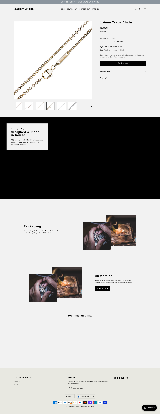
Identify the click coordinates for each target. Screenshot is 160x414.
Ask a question (105, 71)
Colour (114, 38)
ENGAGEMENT (84, 9)
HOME (63, 9)
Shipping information (107, 78)
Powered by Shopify (87, 406)
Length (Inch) (104, 38)
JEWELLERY (72, 9)
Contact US (102, 288)
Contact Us (17, 381)
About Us (16, 384)
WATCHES (95, 9)
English (68, 396)
